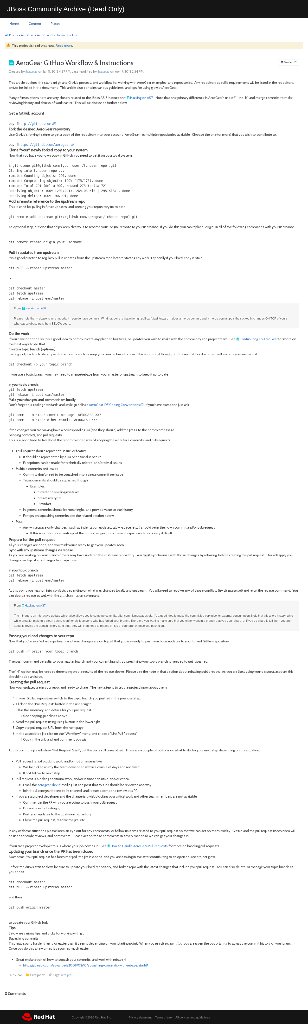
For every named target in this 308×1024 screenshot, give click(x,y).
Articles (76, 35)
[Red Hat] (38, 1017)
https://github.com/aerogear (44, 145)
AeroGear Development (52, 35)
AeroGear (27, 35)
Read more (64, 45)
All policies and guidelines (192, 1017)
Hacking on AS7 (141, 98)
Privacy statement (140, 1017)
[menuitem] (14, 23)
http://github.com (34, 124)
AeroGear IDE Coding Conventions (114, 405)
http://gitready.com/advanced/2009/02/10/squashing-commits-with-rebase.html (84, 965)
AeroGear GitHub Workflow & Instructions (74, 63)
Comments (15, 994)
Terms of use (163, 1017)
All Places (11, 35)
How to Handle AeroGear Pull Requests (139, 846)
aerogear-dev (48, 785)
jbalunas (32, 71)
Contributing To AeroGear (258, 339)
